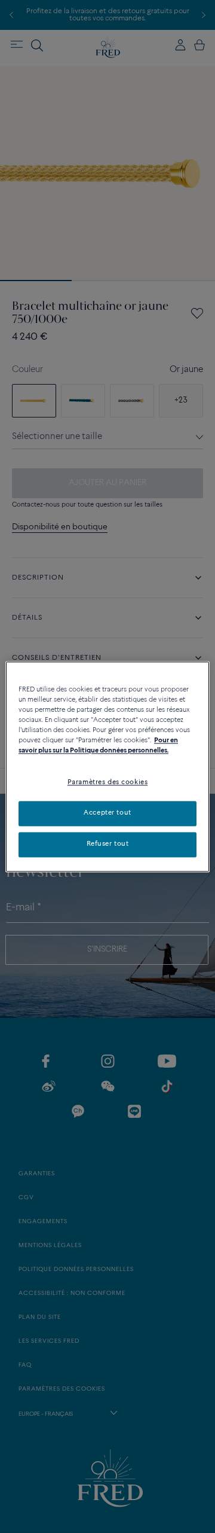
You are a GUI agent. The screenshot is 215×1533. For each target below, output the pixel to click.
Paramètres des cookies (107, 782)
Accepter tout (107, 812)
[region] (107, 766)
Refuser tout (108, 844)
